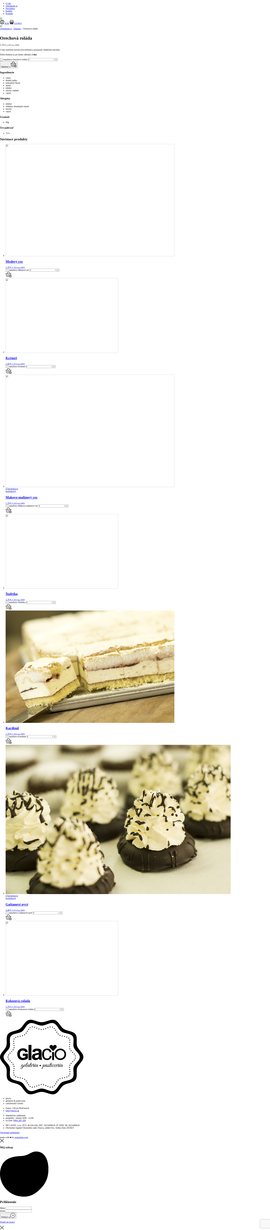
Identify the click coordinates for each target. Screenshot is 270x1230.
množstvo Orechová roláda (15, 59)
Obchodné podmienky (10, 1132)
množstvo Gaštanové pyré (20, 913)
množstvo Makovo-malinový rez (23, 506)
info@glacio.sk (12, 1110)
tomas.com (21, 1137)
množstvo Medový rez (19, 270)
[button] (9, 277)
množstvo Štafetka (17, 602)
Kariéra (9, 11)
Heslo (2, 1211)
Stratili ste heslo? (7, 1222)
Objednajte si (11, 6)
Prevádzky (10, 8)
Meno (2, 1208)
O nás (8, 3)
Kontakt (9, 13)
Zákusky (17, 29)
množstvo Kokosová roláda (21, 1009)
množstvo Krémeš (17, 366)
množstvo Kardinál (17, 736)
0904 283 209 (19, 1120)
